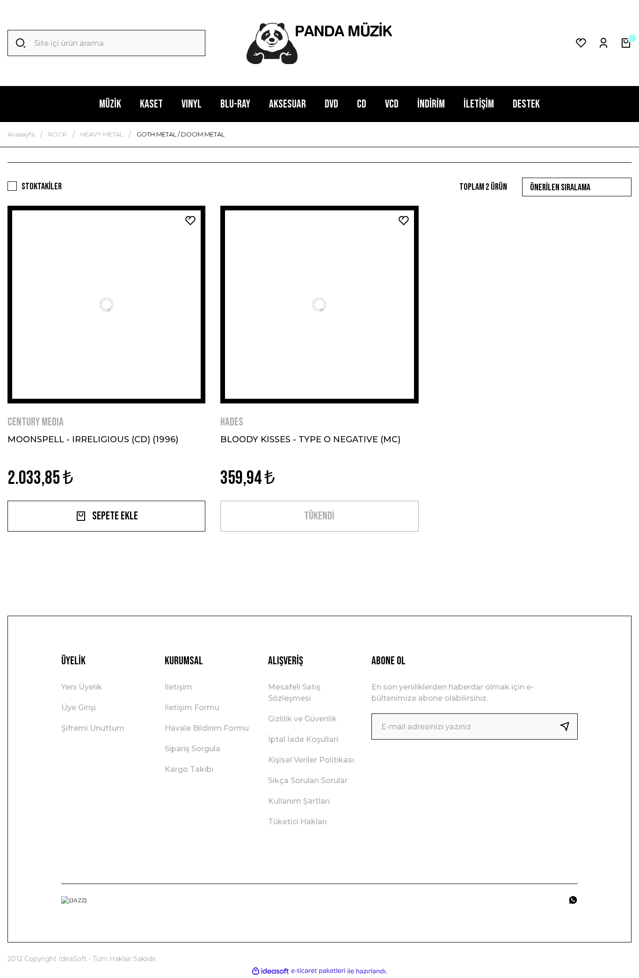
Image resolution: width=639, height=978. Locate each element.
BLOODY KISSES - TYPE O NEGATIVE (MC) (310, 439)
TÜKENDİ (319, 516)
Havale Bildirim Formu (207, 728)
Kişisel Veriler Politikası (311, 759)
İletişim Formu (192, 707)
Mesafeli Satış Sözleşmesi (294, 693)
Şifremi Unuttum (92, 728)
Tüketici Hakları (297, 821)
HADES (231, 422)
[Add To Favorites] (190, 220)
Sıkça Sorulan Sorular (308, 780)
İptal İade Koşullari (303, 739)
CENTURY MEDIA (35, 422)
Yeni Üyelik (81, 687)
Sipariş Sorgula (192, 748)
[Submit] (568, 726)
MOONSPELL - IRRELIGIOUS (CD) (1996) (92, 439)
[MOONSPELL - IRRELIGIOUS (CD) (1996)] (106, 304)
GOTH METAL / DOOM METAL (181, 134)
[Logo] (319, 43)
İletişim (178, 687)
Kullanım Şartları (299, 801)
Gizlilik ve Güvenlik (302, 718)
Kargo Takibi (189, 769)
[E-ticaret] (318, 971)
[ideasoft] (270, 971)
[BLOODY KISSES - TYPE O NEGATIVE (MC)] (319, 304)
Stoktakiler (42, 186)
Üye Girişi (78, 707)
